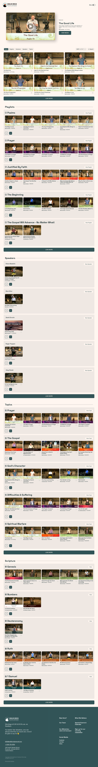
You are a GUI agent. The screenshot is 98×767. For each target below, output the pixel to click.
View (90, 567)
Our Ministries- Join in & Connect (65, 730)
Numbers (12, 594)
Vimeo (60, 743)
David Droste (10, 317)
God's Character (16, 465)
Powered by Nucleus (9, 761)
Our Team (62, 723)
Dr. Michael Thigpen (27, 610)
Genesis (11, 566)
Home (6, 49)
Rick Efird (9, 291)
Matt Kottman (61, 29)
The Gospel (13, 438)
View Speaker (88, 264)
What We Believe (81, 718)
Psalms (11, 112)
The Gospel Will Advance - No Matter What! (31, 222)
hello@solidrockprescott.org (13, 741)
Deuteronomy (15, 620)
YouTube (61, 742)
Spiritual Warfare (16, 523)
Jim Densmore (7, 239)
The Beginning (15, 194)
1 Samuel (12, 676)
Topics (31, 49)
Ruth (10, 648)
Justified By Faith (17, 166)
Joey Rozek (9, 370)
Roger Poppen (10, 344)
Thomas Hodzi (44, 481)
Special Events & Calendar (80, 723)
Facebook (61, 740)
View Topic (89, 410)
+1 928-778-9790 (10, 744)
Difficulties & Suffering (19, 494)
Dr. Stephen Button (27, 455)
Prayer (11, 140)
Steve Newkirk (10, 264)
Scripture (18, 49)
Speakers (25, 49)
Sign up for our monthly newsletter (80, 730)
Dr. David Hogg (8, 691)
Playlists (12, 49)
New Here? (63, 718)
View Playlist (89, 113)
